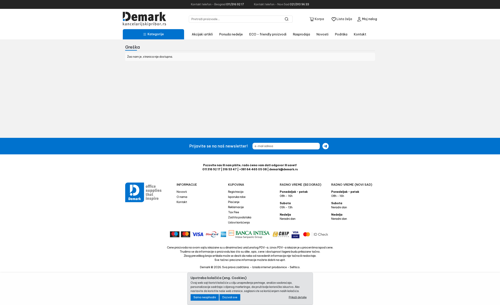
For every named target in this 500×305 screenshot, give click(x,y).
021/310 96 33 (299, 4)
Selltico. (295, 267)
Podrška (341, 34)
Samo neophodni (205, 297)
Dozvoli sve (229, 297)
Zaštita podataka (239, 217)
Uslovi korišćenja (239, 222)
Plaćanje (233, 202)
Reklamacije (236, 207)
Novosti (322, 34)
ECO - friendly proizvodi (267, 34)
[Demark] (144, 19)
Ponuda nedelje (231, 34)
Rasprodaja (301, 34)
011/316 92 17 (235, 4)
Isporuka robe (237, 197)
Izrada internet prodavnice (269, 267)
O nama (182, 197)
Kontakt (360, 34)
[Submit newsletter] (325, 146)
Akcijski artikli (202, 34)
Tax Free (233, 212)
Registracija (235, 192)
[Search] (287, 19)
